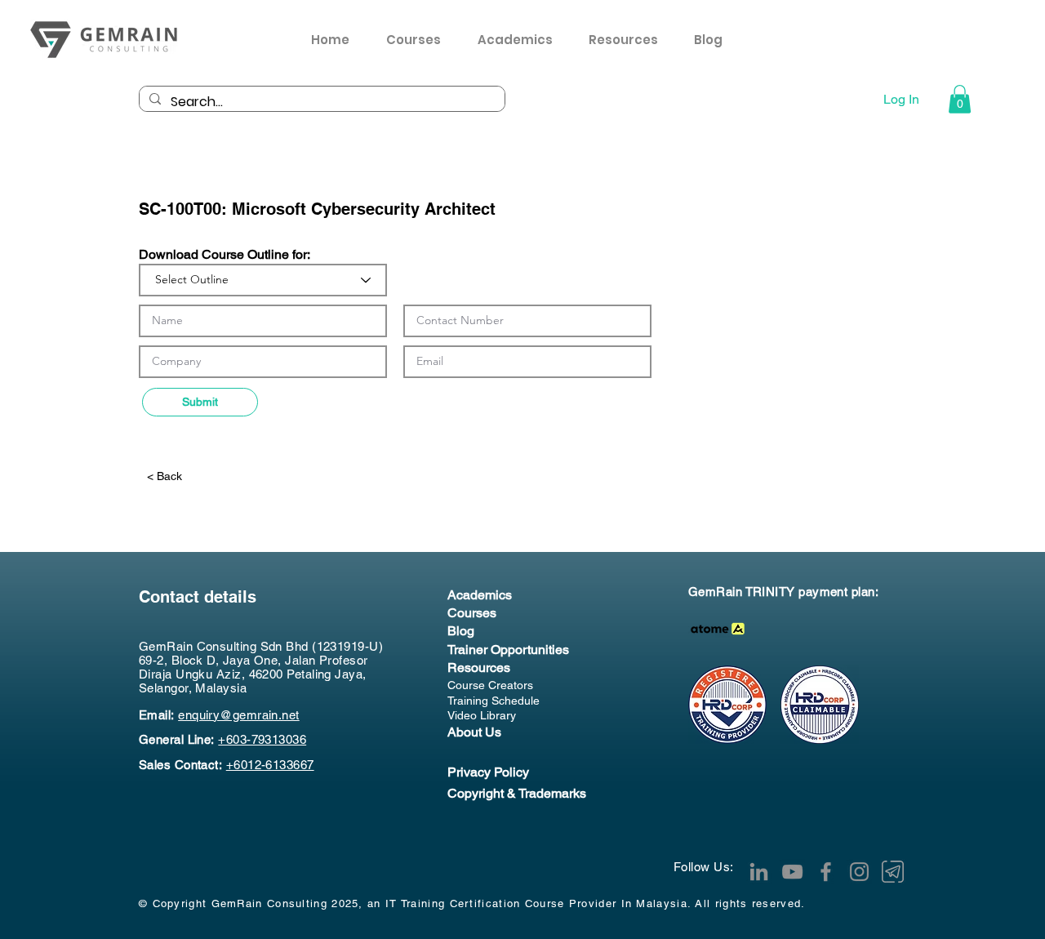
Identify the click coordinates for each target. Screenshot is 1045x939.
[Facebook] (825, 871)
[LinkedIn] (759, 871)
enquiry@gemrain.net (239, 715)
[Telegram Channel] (892, 871)
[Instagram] (859, 871)
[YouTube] (792, 871)
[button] (629, 40)
